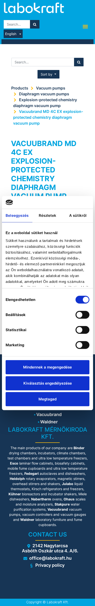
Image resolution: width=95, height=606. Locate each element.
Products (19, 88)
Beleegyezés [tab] (17, 215)
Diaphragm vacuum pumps (44, 93)
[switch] (82, 315)
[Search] (34, 24)
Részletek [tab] (48, 215)
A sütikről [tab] (77, 215)
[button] (48, 74)
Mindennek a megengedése (47, 367)
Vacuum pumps (50, 88)
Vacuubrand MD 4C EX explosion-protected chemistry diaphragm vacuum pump (48, 117)
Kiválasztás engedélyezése (47, 383)
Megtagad (47, 399)
